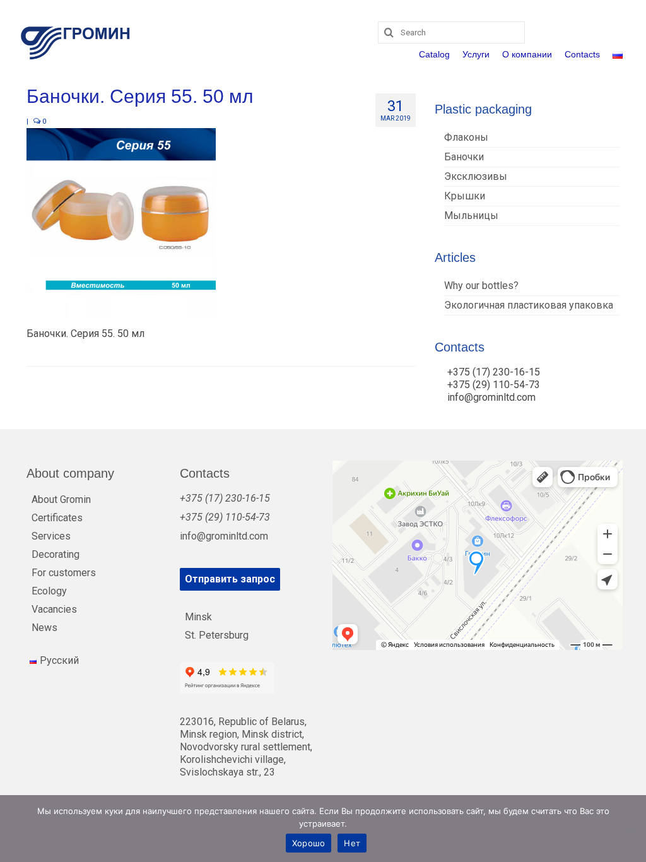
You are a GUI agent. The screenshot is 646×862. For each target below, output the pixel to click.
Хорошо (309, 843)
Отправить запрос (230, 579)
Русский (59, 660)
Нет (352, 843)
